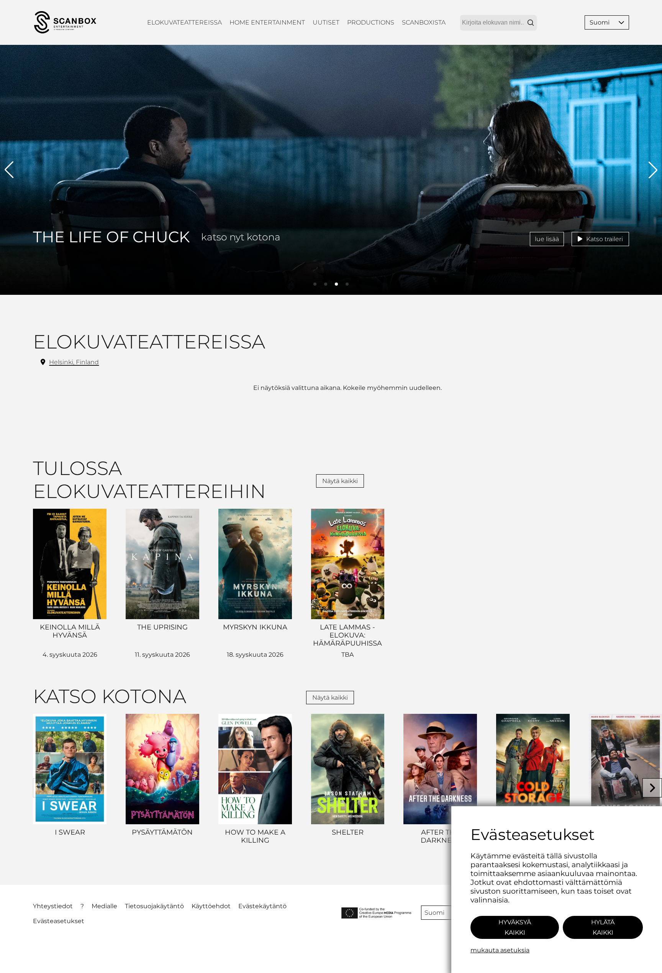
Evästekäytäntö (262, 906)
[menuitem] (184, 22)
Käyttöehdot (211, 906)
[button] (621, 22)
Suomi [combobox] (600, 22)
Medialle (104, 906)
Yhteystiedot (53, 906)
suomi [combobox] (434, 912)
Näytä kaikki (340, 481)
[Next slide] (652, 788)
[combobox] (498, 22)
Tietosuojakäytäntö (154, 906)
